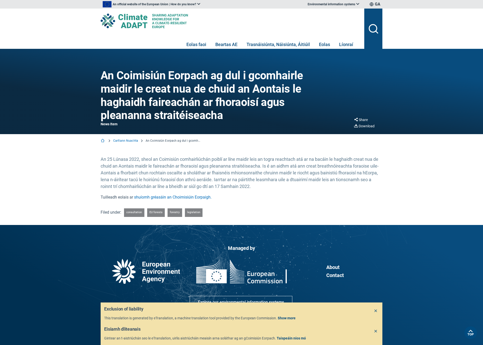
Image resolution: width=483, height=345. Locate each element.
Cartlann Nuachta (125, 140)
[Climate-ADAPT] (230, 21)
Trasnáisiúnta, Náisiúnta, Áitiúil (278, 44)
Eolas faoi (196, 44)
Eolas (324, 44)
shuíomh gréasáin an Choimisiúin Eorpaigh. (173, 197)
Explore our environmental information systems (241, 302)
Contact (335, 275)
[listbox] (151, 4)
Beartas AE (226, 44)
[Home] (103, 141)
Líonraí (346, 44)
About (333, 267)
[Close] (376, 311)
